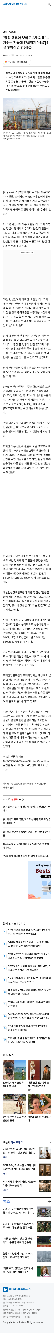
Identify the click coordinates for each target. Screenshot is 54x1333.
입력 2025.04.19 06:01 (20, 55)
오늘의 (13, 1142)
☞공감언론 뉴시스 (13, 756)
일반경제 (12, 32)
